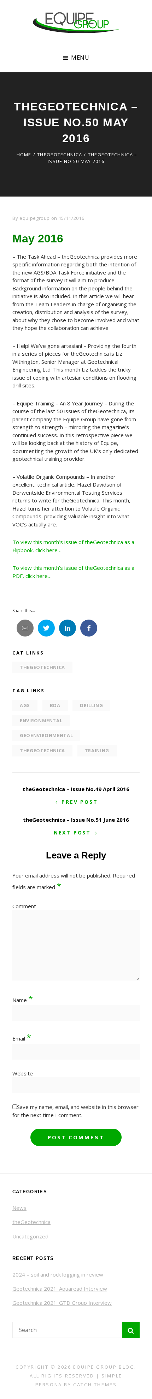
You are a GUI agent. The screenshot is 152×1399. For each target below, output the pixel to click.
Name (22, 999)
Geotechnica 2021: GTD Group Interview (62, 1302)
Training (97, 750)
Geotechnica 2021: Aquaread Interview (59, 1288)
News (19, 1207)
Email (21, 1038)
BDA (55, 705)
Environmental (41, 720)
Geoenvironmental (46, 735)
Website (22, 1073)
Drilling (91, 705)
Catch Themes (95, 1384)
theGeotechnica (59, 154)
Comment (24, 906)
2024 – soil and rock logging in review (57, 1274)
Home (24, 154)
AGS (25, 705)
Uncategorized (30, 1236)
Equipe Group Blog (103, 1367)
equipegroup (34, 218)
